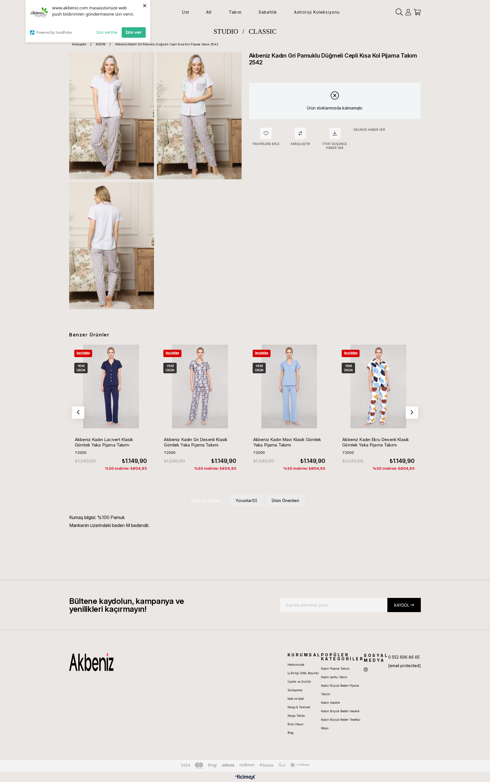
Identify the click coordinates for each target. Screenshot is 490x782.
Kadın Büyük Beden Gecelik (340, 711)
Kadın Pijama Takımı (335, 668)
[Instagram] (366, 669)
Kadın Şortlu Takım (334, 677)
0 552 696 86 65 (404, 657)
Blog (290, 732)
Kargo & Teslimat (299, 707)
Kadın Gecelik (330, 702)
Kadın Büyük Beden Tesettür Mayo (340, 724)
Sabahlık (268, 12)
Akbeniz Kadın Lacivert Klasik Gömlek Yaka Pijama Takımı (104, 442)
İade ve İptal (296, 698)
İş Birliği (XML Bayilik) (303, 673)
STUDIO (226, 31)
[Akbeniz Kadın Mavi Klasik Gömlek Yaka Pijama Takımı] (289, 386)
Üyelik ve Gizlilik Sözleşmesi (299, 686)
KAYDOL (401, 605)
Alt (209, 12)
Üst (185, 12)
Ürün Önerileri (285, 500)
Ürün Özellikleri (206, 500)
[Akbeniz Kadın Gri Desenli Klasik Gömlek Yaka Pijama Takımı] (200, 386)
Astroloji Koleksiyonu (317, 12)
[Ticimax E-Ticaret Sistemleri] (245, 778)
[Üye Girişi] (408, 12)
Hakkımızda (296, 664)
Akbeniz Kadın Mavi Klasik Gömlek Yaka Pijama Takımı (287, 442)
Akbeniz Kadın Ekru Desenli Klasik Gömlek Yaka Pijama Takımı (375, 442)
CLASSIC (262, 31)
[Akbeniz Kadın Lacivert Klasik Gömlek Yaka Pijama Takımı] (111, 386)
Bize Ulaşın (295, 724)
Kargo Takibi (296, 715)
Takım (235, 12)
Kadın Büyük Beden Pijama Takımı (340, 690)
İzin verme (106, 32)
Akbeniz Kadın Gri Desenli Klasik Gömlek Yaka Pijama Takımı (195, 442)
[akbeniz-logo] (118, 662)
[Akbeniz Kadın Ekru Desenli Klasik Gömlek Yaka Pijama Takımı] (378, 386)
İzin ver (134, 32)
